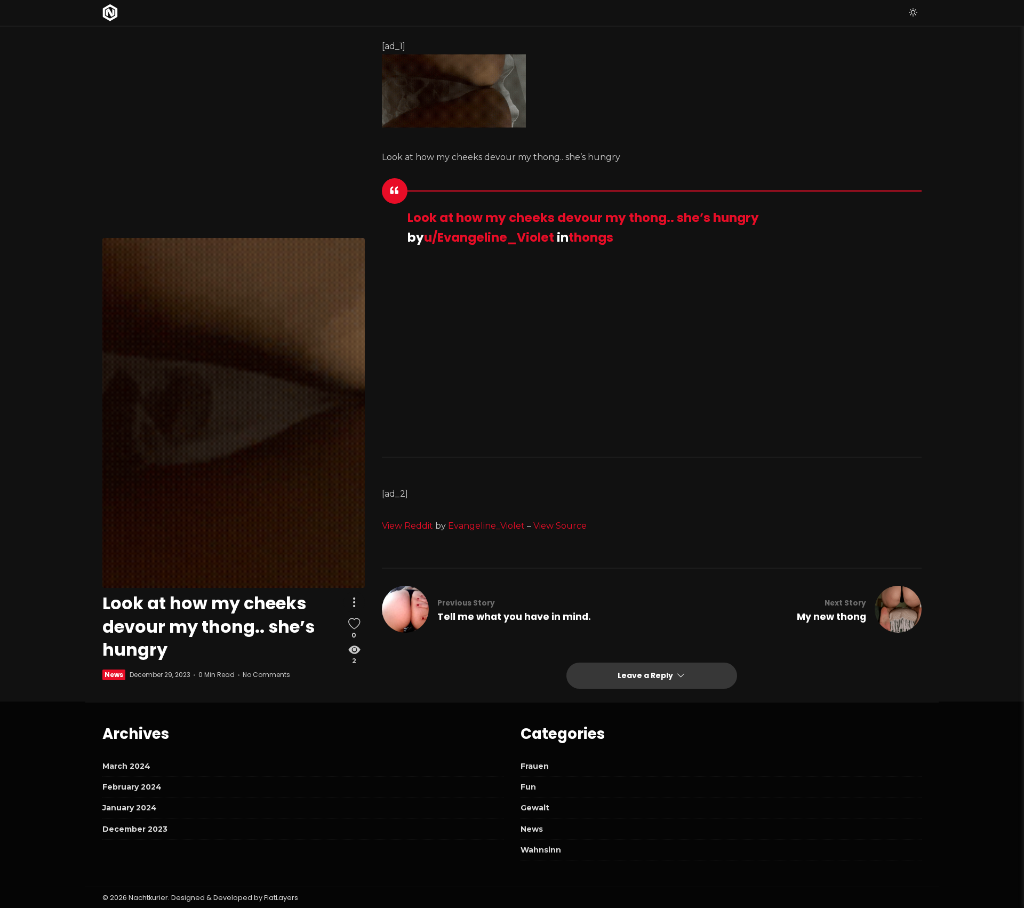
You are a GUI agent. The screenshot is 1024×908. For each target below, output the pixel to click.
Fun (528, 787)
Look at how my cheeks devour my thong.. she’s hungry (583, 217)
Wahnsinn (541, 850)
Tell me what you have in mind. (514, 616)
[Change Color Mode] (913, 12)
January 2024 (129, 808)
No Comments (266, 674)
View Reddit (407, 526)
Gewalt (535, 808)
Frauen (535, 766)
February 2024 (132, 787)
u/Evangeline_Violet (489, 237)
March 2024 (126, 766)
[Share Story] (354, 603)
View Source (560, 526)
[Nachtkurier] (110, 12)
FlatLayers (281, 897)
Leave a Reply (646, 675)
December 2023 (134, 829)
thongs (591, 237)
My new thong (831, 616)
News (114, 674)
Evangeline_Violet (486, 526)
